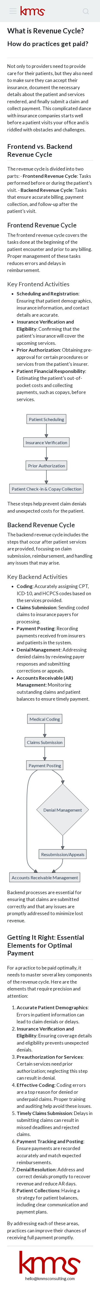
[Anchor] (11, 51)
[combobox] (86, 11)
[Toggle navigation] (13, 11)
